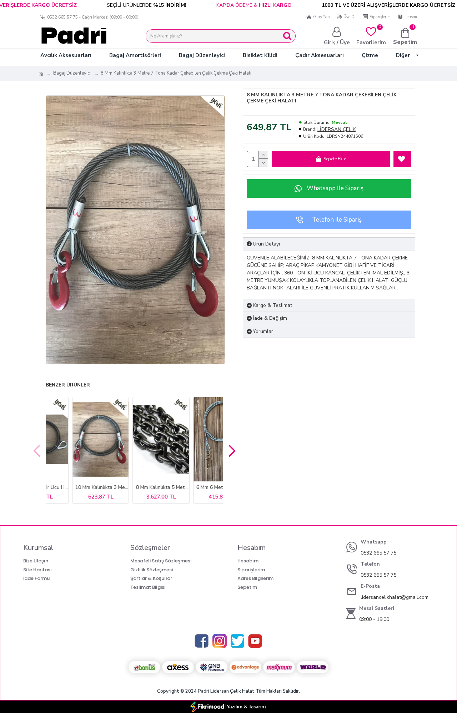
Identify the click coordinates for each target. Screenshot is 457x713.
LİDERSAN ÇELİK (336, 129)
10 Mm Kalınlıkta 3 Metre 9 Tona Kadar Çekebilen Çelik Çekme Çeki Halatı (196, 487)
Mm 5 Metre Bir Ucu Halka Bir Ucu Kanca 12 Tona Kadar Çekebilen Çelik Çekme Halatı (135, 487)
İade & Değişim (270, 318)
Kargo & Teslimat (272, 305)
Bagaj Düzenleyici (72, 73)
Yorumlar (263, 331)
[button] (37, 450)
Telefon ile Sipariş (337, 220)
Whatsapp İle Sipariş (335, 188)
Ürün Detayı (266, 244)
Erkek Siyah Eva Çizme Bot (75, 487)
